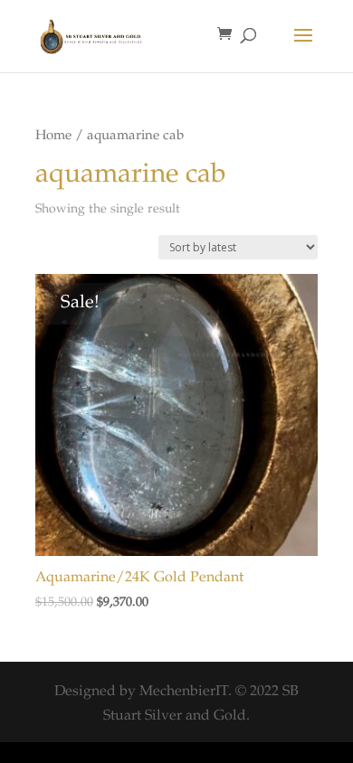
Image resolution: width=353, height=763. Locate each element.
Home (53, 136)
